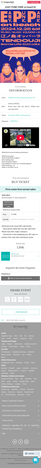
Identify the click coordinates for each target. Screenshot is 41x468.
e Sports (23, 370)
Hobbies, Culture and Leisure (12, 376)
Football (11, 368)
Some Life (31, 98)
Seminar (20, 392)
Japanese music (6, 336)
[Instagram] (26, 441)
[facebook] (20, 441)
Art (2, 394)
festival (22, 389)
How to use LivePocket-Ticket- (14, 406)
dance (22, 346)
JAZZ (3, 338)
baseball (4, 368)
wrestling (34, 368)
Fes (25, 336)
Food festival (29, 392)
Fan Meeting (5, 352)
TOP (2, 320)
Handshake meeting (19, 352)
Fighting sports (13, 370)
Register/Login (34, 2)
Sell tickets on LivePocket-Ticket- (14, 411)
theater (9, 344)
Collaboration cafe (7, 362)
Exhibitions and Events (10, 387)
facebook (13, 299)
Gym (16, 379)
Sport (3, 365)
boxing (3, 370)
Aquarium (28, 379)
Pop (21, 336)
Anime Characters (8, 360)
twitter (7, 299)
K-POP (9, 338)
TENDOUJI (12, 98)
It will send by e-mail (27, 299)
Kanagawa (25, 115)
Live (23, 354)
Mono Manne (13, 346)
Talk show (16, 354)
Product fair (5, 389)
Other (30, 338)
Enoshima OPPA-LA (15, 115)
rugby (18, 368)
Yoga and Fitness (7, 379)
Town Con (11, 392)
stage (3, 344)
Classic (15, 338)
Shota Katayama (22, 98)
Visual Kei (23, 338)
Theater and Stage (8, 341)
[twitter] (15, 441)
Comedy (4, 346)
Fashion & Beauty (7, 384)
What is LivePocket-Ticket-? (13, 401)
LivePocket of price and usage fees (15, 415)
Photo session (6, 354)
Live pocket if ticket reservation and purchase (7, 2)
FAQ (3, 434)
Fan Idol (4, 349)
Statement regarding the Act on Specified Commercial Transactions (20, 427)
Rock (16, 336)
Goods (29, 354)
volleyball (25, 368)
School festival (10, 394)
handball (31, 370)
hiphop (31, 336)
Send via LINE (20, 299)
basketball (4, 373)
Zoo (21, 379)
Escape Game (24, 381)
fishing (15, 381)
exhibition (31, 352)
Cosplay (18, 384)
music (3, 333)
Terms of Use (7, 420)
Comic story (18, 344)
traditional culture (30, 344)
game (9, 381)
